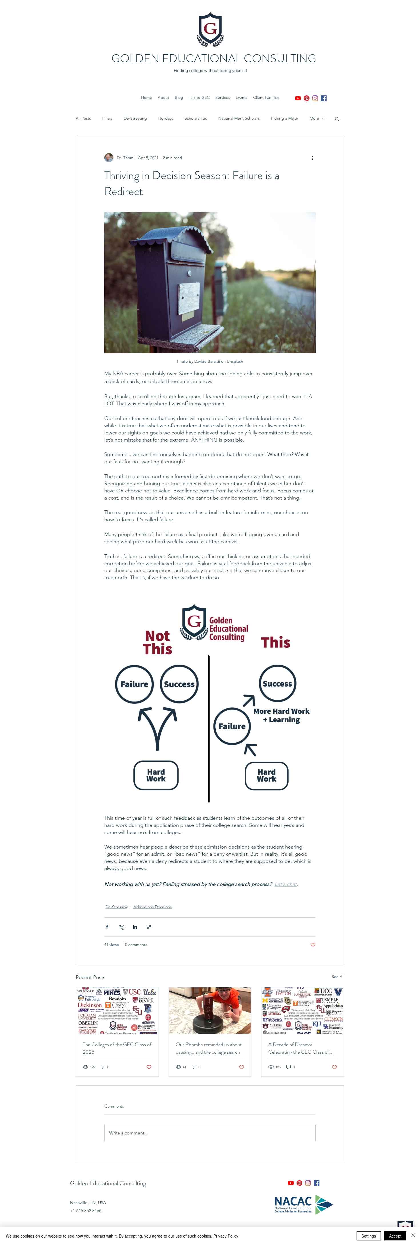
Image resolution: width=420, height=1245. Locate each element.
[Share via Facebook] (107, 927)
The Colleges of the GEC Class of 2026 (117, 1048)
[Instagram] (315, 98)
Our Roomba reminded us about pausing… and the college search (209, 1048)
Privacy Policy (225, 1236)
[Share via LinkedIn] (135, 927)
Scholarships (196, 118)
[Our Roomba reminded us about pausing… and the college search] (210, 1010)
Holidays (165, 118)
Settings (368, 1236)
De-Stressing (135, 118)
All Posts (83, 118)
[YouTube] (298, 98)
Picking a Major (284, 118)
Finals (107, 118)
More (314, 118)
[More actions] (312, 157)
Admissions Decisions (152, 906)
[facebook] (324, 98)
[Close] (413, 1235)
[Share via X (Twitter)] (121, 927)
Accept (395, 1236)
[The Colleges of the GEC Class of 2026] (117, 1010)
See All (338, 976)
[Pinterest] (306, 98)
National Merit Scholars (239, 118)
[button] (337, 118)
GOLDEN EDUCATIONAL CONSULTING (213, 58)
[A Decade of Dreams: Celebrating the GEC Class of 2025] (302, 1010)
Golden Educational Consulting (108, 1183)
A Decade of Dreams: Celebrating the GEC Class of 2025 (298, 1048)
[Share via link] (149, 927)
